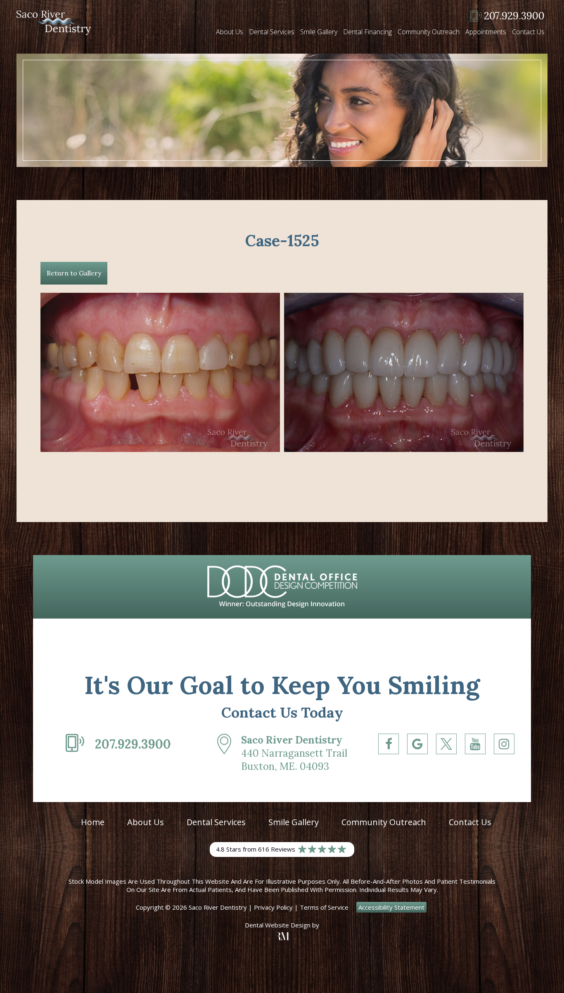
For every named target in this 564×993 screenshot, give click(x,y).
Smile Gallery (318, 31)
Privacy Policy (273, 907)
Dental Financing (367, 31)
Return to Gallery (74, 273)
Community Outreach (429, 31)
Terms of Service (324, 907)
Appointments (485, 31)
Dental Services (271, 31)
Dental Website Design (277, 925)
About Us (229, 31)
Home (92, 822)
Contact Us (528, 31)
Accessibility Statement (391, 907)
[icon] (388, 760)
